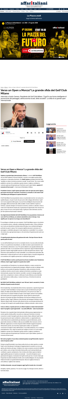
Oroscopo (66, 11)
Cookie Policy (33, 397)
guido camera (5, 145)
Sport (35, 9)
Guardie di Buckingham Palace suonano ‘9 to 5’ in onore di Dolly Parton (61, 151)
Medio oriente (8, 11)
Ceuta (27, 11)
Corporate (12, 9)
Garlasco (31, 11)
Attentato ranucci (16, 11)
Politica (17, 9)
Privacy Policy (27, 397)
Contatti (3, 393)
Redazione (8, 132)
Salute (31, 9)
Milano (6, 87)
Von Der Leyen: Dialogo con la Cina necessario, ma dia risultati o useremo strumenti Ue (61, 144)
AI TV (39, 9)
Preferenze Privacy (40, 397)
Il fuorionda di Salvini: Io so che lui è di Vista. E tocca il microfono (61, 130)
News (26, 9)
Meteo (59, 11)
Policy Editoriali (9, 393)
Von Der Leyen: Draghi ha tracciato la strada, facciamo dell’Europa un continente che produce (61, 137)
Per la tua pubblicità (23, 393)
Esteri (22, 9)
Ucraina (23, 11)
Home (2, 87)
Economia (6, 9)
